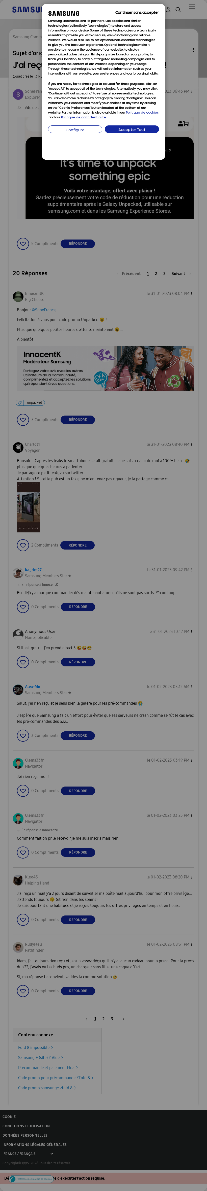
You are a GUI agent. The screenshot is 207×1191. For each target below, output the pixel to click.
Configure (75, 130)
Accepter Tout (131, 130)
